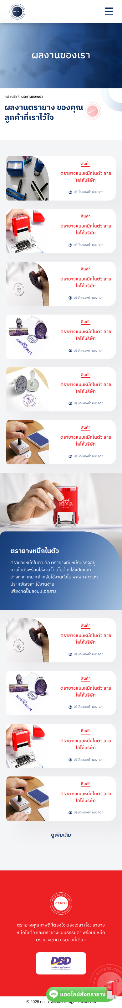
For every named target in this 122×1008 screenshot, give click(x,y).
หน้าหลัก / (12, 97)
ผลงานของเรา (32, 97)
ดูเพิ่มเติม (61, 835)
